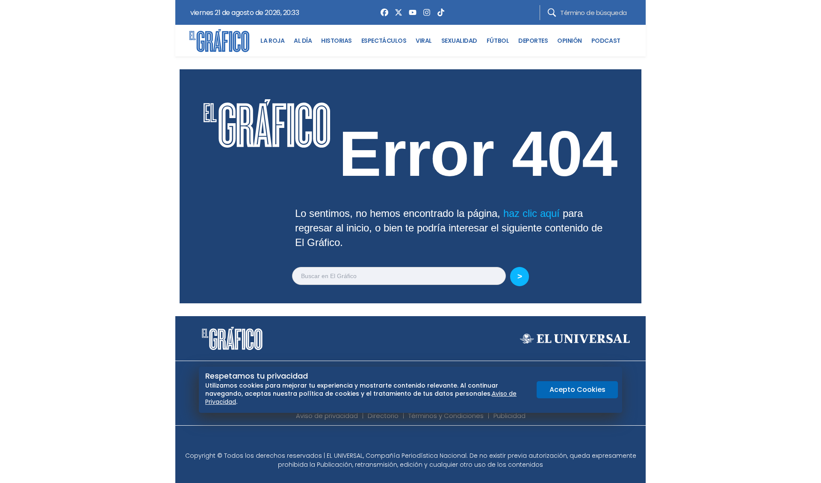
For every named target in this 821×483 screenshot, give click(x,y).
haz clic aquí (531, 213)
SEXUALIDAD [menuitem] (459, 40)
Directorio (383, 415)
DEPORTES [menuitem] (533, 40)
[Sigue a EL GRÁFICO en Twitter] (407, 441)
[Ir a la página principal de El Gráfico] (219, 40)
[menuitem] (382, 12)
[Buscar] (552, 13)
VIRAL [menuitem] (424, 40)
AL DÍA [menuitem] (303, 40)
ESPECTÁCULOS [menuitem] (383, 40)
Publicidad (509, 415)
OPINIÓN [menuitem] (569, 40)
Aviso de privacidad (327, 415)
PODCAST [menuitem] (605, 40)
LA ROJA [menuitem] (272, 40)
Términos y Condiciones (446, 415)
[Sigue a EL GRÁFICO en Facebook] (402, 441)
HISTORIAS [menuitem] (336, 40)
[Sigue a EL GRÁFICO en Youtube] (419, 441)
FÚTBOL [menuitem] (498, 40)
